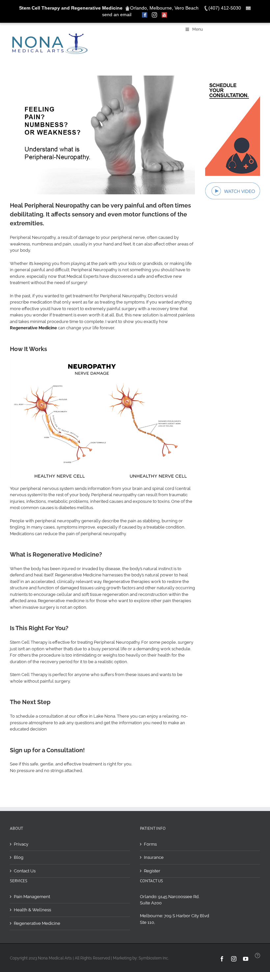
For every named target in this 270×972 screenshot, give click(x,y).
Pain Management (32, 896)
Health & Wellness (32, 909)
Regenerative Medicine (37, 923)
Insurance (154, 857)
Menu (197, 29)
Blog (18, 857)
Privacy (21, 844)
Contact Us (25, 870)
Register (152, 870)
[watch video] (232, 184)
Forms (150, 844)
